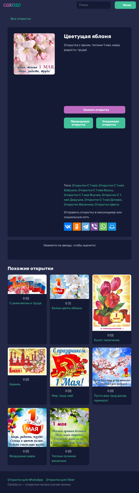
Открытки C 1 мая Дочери (103, 200)
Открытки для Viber (60, 480)
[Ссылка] (12, 5)
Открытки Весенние (78, 204)
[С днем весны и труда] (27, 284)
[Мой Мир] (112, 227)
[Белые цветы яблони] (69, 287)
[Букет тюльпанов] (111, 303)
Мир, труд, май (62, 396)
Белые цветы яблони (67, 308)
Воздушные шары (22, 456)
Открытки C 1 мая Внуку (95, 190)
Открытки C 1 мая (84, 185)
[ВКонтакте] (68, 227)
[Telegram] (86, 227)
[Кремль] (27, 361)
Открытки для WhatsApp (25, 480)
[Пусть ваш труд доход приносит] (111, 367)
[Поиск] (106, 5)
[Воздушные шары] (27, 427)
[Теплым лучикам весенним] (69, 427)
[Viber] (94, 227)
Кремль (14, 384)
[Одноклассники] (77, 227)
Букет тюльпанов (106, 340)
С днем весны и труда (25, 303)
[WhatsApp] (103, 227)
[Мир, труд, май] (69, 367)
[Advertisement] (94, 79)
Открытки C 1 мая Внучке (82, 195)
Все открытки (21, 19)
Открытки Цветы (107, 204)
